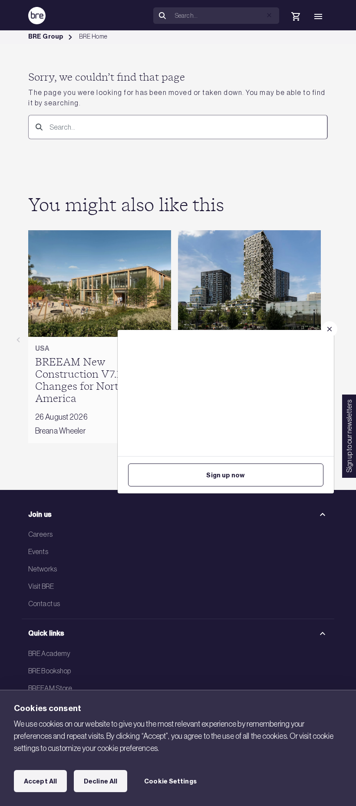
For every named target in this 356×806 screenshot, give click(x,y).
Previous (18, 340)
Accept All (40, 781)
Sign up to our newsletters (349, 436)
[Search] (37, 127)
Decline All (100, 781)
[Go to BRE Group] (37, 15)
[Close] (329, 329)
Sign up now (225, 475)
